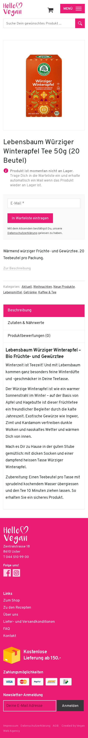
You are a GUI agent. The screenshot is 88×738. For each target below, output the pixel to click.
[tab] (44, 310)
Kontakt (9, 636)
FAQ (6, 629)
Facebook (7, 573)
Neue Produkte (64, 287)
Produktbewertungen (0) (29, 336)
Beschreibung (19, 310)
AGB (56, 725)
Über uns (10, 615)
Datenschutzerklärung (22, 233)
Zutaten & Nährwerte (26, 323)
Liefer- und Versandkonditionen (29, 622)
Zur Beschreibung (17, 268)
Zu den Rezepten (17, 607)
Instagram (16, 573)
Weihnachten (42, 287)
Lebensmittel (12, 292)
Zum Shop (11, 600)
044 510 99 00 (17, 557)
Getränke (30, 292)
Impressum (10, 725)
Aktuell (27, 287)
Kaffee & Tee (47, 292)
